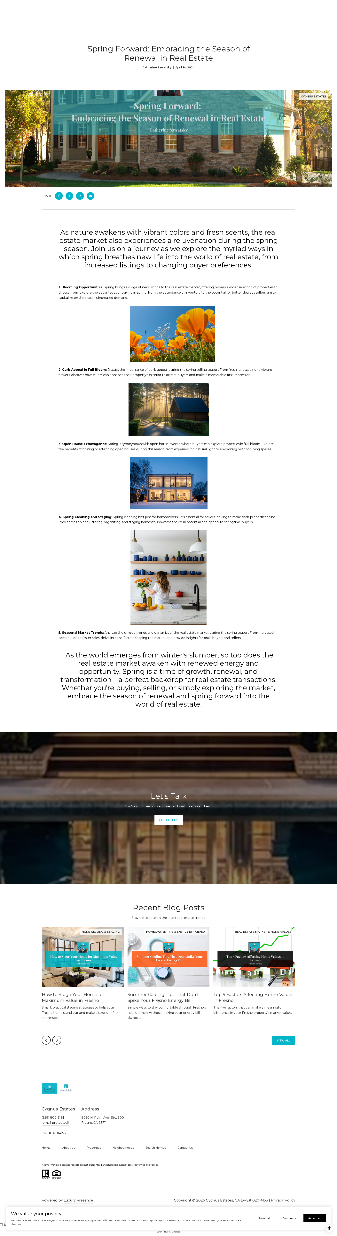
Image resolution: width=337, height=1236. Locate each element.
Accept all (314, 1218)
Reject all (264, 1218)
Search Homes (155, 1147)
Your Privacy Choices (168, 1231)
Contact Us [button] (168, 820)
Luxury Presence (78, 1200)
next (56, 1040)
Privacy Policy (283, 1200)
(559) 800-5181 (53, 1117)
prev (46, 1040)
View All (284, 1040)
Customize (289, 1218)
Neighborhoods (123, 1147)
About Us (68, 1147)
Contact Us (185, 1147)
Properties (94, 1147)
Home (46, 1147)
